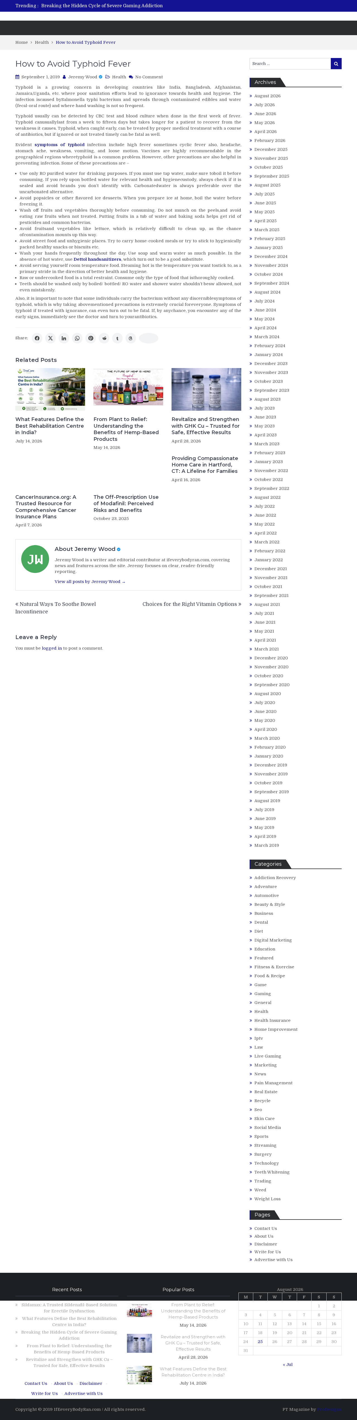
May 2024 (264, 318)
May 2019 (264, 827)
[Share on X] (50, 338)
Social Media (267, 1127)
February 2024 (269, 345)
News (260, 1074)
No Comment (149, 76)
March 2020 (267, 738)
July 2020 (264, 702)
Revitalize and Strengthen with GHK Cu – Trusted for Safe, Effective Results (206, 426)
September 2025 (271, 176)
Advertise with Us (273, 1259)
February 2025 (269, 238)
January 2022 (268, 559)
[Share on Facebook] (37, 338)
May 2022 (264, 524)
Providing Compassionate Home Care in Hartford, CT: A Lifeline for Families (205, 465)
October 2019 (268, 782)
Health (119, 76)
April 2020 (265, 729)
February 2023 (269, 452)
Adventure (265, 886)
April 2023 (265, 434)
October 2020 (268, 675)
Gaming (262, 993)
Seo (258, 1109)
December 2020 (271, 658)
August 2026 (267, 95)
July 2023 (264, 408)
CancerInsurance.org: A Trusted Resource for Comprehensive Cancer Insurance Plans (45, 507)
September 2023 (271, 390)
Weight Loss (267, 1198)
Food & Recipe (269, 975)
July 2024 (264, 301)
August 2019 (267, 800)
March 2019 (266, 845)
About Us (263, 1236)
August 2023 (267, 399)
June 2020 (265, 711)
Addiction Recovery (275, 877)
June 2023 (265, 417)
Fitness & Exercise (274, 966)
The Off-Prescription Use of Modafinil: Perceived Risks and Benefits (126, 503)
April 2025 (265, 220)
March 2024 (266, 336)
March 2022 (266, 542)
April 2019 (265, 836)
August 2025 (267, 185)
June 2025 (265, 202)
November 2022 (271, 470)
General (262, 1002)
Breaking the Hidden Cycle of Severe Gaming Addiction (102, 5)
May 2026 (264, 122)
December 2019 (270, 765)
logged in (52, 648)
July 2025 (264, 194)
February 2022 (269, 550)
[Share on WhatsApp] (77, 338)
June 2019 (265, 818)
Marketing (265, 1065)
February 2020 (270, 747)
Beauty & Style (269, 904)
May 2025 (264, 211)
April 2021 (265, 640)
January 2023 (268, 461)
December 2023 (271, 363)
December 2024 (271, 256)
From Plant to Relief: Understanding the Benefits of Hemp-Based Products (126, 429)
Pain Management (273, 1082)
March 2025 (266, 229)
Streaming (265, 1145)
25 (260, 1341)
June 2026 (265, 113)
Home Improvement (276, 1029)
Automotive (266, 895)
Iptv (258, 1038)
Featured (264, 958)
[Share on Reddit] (104, 338)
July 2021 (264, 613)
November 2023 (271, 372)
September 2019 (271, 791)
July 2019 (264, 809)
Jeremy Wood (82, 76)
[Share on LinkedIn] (64, 338)
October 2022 (268, 479)
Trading (262, 1181)
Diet (258, 931)
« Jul (288, 1364)
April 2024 (265, 327)
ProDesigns (329, 1409)
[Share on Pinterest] (90, 338)
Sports (261, 1136)
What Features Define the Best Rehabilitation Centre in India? (49, 426)
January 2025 (268, 247)
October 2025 (268, 167)
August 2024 (267, 292)
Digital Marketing (273, 940)
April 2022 (265, 533)
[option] (126, 6)
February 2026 (269, 140)
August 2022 (267, 497)
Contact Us (265, 1228)
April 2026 (265, 131)
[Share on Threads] (131, 338)
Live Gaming (267, 1056)
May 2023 (264, 426)
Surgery (263, 1154)
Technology (266, 1163)
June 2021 (265, 622)
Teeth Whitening (272, 1172)
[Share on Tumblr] (117, 338)
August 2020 (267, 693)
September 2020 (272, 684)
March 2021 (266, 649)
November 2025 (271, 158)
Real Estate (266, 1091)
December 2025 (271, 149)
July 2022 (264, 506)
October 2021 (268, 586)
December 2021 (270, 568)
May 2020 (264, 720)
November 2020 (271, 666)
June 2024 (265, 310)
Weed (260, 1189)
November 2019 (271, 773)
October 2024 (268, 274)
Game (260, 984)
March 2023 (266, 443)
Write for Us (267, 1251)
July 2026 (264, 104)
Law (258, 1047)
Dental (261, 922)
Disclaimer (265, 1244)
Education (264, 949)
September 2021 (271, 595)
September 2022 (271, 488)
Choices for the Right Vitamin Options (190, 604)
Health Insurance (272, 1020)
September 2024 (271, 283)
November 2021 (271, 577)
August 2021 (267, 604)
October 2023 (268, 381)
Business (263, 913)
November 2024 (271, 265)
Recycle (262, 1100)
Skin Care (264, 1118)
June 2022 (265, 515)
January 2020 (268, 756)
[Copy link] (148, 338)
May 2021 (264, 631)
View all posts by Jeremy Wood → (90, 581)
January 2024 (268, 354)
